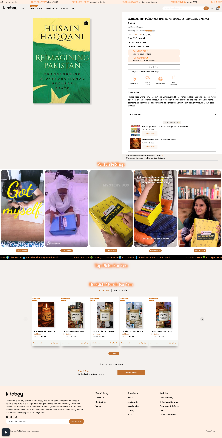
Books (131, 397)
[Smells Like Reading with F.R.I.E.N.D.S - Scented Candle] (163, 320)
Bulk (130, 414)
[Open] (6, 432)
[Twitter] (11, 417)
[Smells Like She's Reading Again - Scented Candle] (75, 320)
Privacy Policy (166, 397)
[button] (24, 8)
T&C (162, 410)
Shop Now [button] (133, 393)
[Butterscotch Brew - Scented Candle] (46, 319)
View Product (22, 251)
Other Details (134, 114)
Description (133, 92)
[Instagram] (16, 417)
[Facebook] (7, 417)
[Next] (202, 319)
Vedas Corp (210, 431)
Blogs (98, 406)
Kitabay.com (34, 431)
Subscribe (76, 421)
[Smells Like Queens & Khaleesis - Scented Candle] (105, 320)
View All (114, 354)
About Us (99, 397)
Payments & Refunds (169, 406)
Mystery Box (133, 402)
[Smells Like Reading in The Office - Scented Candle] (134, 320)
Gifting (131, 410)
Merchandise (133, 406)
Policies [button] (164, 393)
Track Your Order (168, 414)
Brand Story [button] (102, 393)
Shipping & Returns (169, 402)
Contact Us (100, 402)
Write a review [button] (131, 372)
